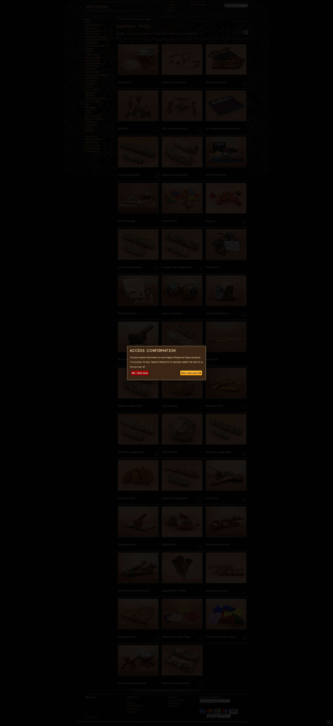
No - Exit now (140, 373)
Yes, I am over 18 (191, 373)
